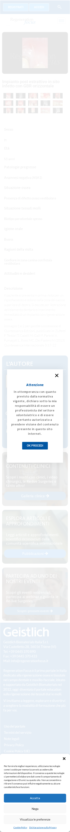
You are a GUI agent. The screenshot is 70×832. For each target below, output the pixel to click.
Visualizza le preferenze (35, 819)
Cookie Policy (20, 827)
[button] (64, 759)
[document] (35, 416)
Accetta (35, 798)
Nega (35, 808)
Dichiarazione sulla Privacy (43, 827)
